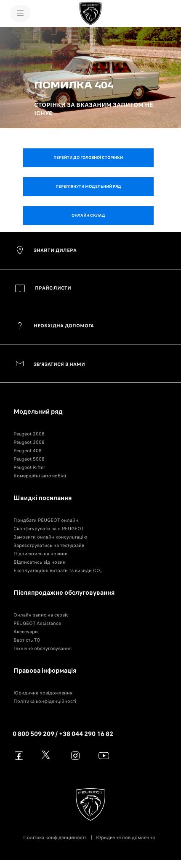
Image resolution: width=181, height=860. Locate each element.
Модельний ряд (38, 411)
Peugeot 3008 (29, 442)
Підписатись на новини (40, 553)
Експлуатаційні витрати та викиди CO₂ (57, 570)
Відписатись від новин (39, 562)
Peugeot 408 (27, 450)
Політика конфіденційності (44, 701)
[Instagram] (75, 755)
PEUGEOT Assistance (37, 623)
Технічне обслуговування (42, 648)
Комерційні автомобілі (39, 475)
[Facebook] (19, 755)
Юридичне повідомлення (42, 692)
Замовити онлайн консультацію (50, 537)
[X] (47, 755)
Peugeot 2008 (29, 433)
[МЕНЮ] (20, 13)
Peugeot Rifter (29, 467)
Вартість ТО (26, 640)
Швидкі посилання (42, 498)
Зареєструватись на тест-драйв (48, 545)
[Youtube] (103, 755)
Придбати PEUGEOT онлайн (45, 520)
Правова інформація (45, 670)
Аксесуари (25, 631)
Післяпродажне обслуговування (64, 592)
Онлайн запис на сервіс (41, 614)
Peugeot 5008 (29, 459)
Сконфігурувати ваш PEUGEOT (48, 528)
